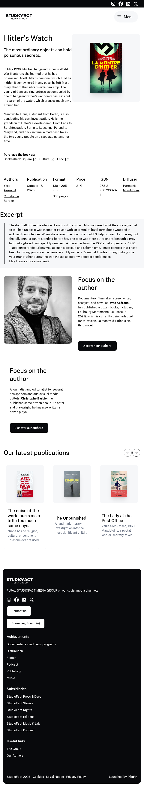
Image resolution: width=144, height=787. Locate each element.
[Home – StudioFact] (19, 17)
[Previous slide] (128, 453)
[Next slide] (136, 453)
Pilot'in (132, 777)
